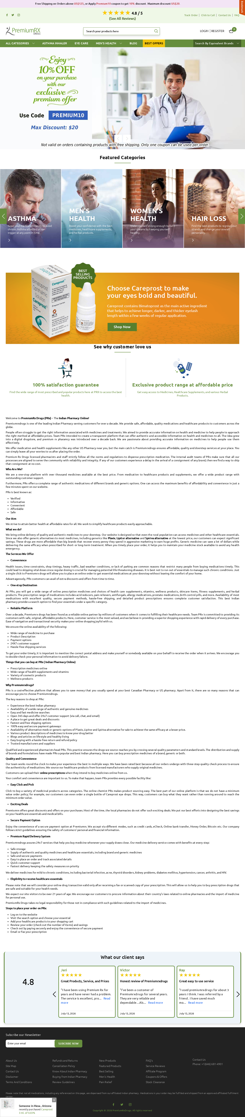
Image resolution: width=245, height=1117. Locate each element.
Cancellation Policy (63, 1066)
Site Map (11, 1066)
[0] (231, 31)
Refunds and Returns (65, 1060)
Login (204, 31)
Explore (12, 240)
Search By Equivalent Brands (214, 43)
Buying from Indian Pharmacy (69, 1076)
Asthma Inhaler (54, 43)
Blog (133, 43)
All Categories (18, 43)
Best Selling (106, 1071)
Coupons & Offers (156, 1076)
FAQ (236, 15)
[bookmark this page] (242, 8)
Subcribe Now (68, 1043)
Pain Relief (105, 1082)
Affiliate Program (156, 1071)
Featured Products (110, 1066)
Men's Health (106, 43)
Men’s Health (107, 1076)
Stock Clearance (155, 1082)
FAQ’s (149, 1060)
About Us (11, 1060)
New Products (107, 1060)
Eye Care (81, 43)
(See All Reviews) (122, 18)
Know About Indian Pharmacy (69, 1071)
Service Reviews (155, 1066)
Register (217, 31)
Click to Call (208, 15)
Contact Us (224, 15)
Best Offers (154, 43)
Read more (96, 1002)
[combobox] (121, 31)
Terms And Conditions (19, 1082)
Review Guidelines (63, 1082)
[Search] (156, 31)
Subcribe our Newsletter (23, 1034)
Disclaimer (12, 1076)
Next (127, 138)
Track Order (191, 15)
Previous (118, 138)
